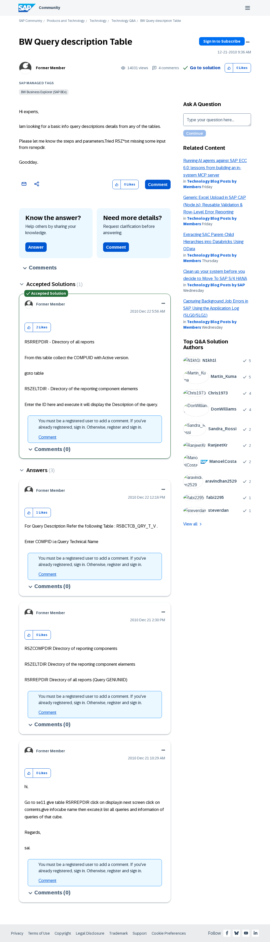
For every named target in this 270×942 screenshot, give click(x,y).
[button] (229, 68)
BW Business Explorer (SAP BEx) (43, 92)
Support (140, 933)
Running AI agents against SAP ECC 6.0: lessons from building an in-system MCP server (215, 167)
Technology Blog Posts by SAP (216, 285)
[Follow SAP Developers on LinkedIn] (255, 933)
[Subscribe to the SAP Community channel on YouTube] (246, 933)
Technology (98, 21)
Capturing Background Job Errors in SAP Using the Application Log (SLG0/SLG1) (215, 308)
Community (49, 8)
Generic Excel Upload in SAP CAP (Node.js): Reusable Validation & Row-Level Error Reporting (214, 204)
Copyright (63, 933)
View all (190, 524)
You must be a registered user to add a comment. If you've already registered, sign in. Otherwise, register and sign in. (92, 424)
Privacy (17, 933)
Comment (158, 184)
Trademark (118, 933)
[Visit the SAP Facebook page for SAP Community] (227, 933)
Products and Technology (66, 21)
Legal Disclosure (90, 933)
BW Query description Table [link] (160, 21)
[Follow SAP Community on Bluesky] (236, 933)
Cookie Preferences (169, 933)
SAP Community (30, 21)
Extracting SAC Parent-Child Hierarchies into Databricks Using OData (213, 241)
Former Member (50, 68)
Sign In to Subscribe (221, 41)
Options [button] (247, 42)
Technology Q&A (123, 21)
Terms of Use (39, 933)
